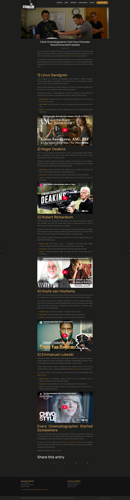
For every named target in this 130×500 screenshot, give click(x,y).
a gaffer (60, 89)
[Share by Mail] (87, 463)
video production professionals (75, 442)
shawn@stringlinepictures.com (39, 489)
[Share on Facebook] (42, 463)
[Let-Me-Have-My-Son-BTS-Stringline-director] (65, 23)
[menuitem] (59, 2)
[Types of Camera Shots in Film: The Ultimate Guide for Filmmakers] (129, 250)
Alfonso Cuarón (75, 369)
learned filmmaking (73, 56)
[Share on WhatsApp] (65, 463)
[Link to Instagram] (103, 498)
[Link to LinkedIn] (108, 498)
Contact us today (56, 450)
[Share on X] (54, 463)
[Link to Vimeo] (105, 498)
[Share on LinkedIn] (76, 463)
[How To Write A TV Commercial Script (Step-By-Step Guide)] (1, 250)
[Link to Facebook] (101, 498)
